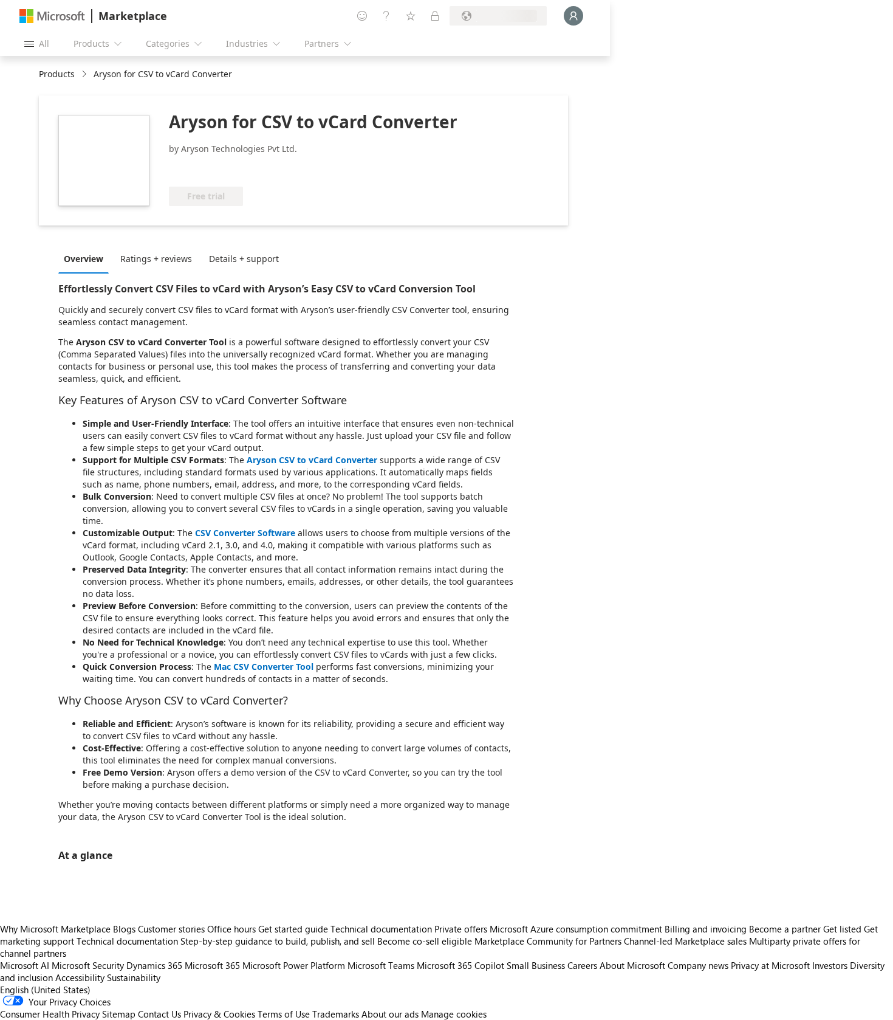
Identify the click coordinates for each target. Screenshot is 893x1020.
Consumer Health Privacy (50, 1014)
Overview (83, 258)
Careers (582, 965)
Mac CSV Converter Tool (265, 666)
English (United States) (45, 990)
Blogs (124, 929)
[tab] (86, 258)
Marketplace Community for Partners (547, 941)
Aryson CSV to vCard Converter (312, 460)
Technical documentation (381, 929)
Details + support (244, 258)
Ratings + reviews (156, 258)
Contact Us (159, 1014)
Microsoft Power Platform (293, 965)
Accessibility (79, 977)
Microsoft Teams (380, 965)
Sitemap (118, 1014)
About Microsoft (632, 965)
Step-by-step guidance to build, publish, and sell (277, 941)
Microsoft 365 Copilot (460, 965)
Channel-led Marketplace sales (685, 941)
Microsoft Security (88, 965)
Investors (829, 965)
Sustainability (133, 977)
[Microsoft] (52, 16)
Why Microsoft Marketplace (55, 929)
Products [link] (57, 74)
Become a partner (785, 929)
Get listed (842, 929)
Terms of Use (284, 1014)
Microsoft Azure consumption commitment (577, 929)
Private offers (460, 929)
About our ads (390, 1014)
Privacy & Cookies (219, 1014)
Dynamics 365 (154, 965)
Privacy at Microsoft (770, 965)
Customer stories (171, 929)
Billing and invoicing (706, 929)
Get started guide (293, 929)
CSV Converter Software (245, 533)
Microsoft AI (24, 965)
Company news (698, 965)
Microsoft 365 (212, 965)
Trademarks (335, 1014)
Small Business (536, 965)
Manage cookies (454, 1014)
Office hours (231, 929)
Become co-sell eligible (424, 941)
